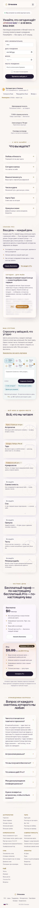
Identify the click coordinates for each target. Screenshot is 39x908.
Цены (8, 898)
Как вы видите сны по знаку (11, 859)
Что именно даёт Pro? (19, 772)
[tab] (9, 361)
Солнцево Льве (8, 94)
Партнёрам (32, 898)
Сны (4, 850)
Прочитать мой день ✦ (19, 76)
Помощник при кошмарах (10, 864)
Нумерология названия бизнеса (12, 843)
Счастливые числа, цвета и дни (12, 838)
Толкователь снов (8, 853)
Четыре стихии (7, 823)
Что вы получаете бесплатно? (19, 763)
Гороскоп (6, 817)
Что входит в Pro (26, 266)
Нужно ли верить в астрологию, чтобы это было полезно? (19, 795)
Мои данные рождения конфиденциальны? (19, 782)
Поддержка (15, 898)
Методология (24, 898)
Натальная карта (8, 826)
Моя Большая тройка (24, 386)
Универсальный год (9, 846)
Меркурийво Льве (22, 94)
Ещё (4, 868)
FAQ (5, 898)
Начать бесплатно (11, 266)
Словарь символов (8, 856)
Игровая (5, 874)
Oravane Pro (6, 879)
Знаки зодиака (7, 820)
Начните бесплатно (19, 637)
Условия (15, 900)
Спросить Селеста (26, 381)
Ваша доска (6, 876)
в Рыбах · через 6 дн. (12, 97)
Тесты (5, 871)
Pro (9, 397)
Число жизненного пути (10, 835)
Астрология (8, 815)
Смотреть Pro (19, 674)
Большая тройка (8, 828)
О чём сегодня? (10, 386)
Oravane (12, 4)
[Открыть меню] (33, 4)
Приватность (22, 900)
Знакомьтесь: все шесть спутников (15, 353)
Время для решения (12, 389)
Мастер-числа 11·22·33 (10, 841)
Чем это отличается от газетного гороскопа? (19, 719)
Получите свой (22, 306)
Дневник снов (7, 861)
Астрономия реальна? (19, 754)
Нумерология (9, 833)
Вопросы (5, 882)
